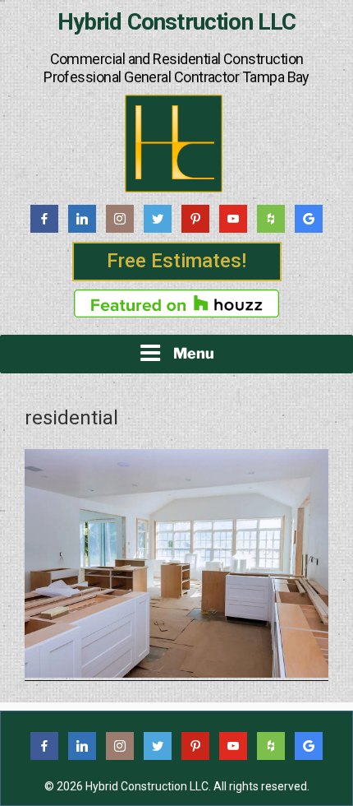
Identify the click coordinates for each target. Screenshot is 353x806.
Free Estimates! (176, 260)
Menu (193, 353)
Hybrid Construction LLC (176, 22)
